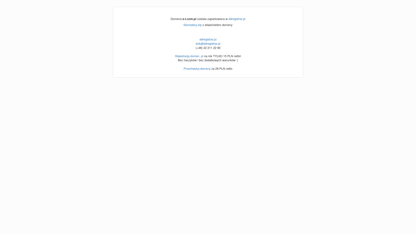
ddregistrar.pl (236, 19)
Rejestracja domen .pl (189, 56)
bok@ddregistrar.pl (208, 43)
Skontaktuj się (192, 25)
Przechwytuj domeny (197, 68)
